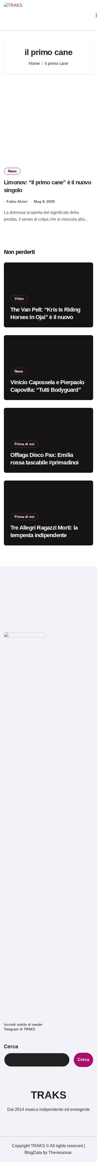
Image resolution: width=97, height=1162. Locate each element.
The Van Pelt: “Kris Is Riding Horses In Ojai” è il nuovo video (45, 317)
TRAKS (48, 1095)
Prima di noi (24, 444)
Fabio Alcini (16, 201)
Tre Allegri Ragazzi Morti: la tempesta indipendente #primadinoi (44, 535)
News (12, 171)
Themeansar (59, 1152)
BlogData (33, 1152)
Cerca (11, 1046)
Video (19, 299)
